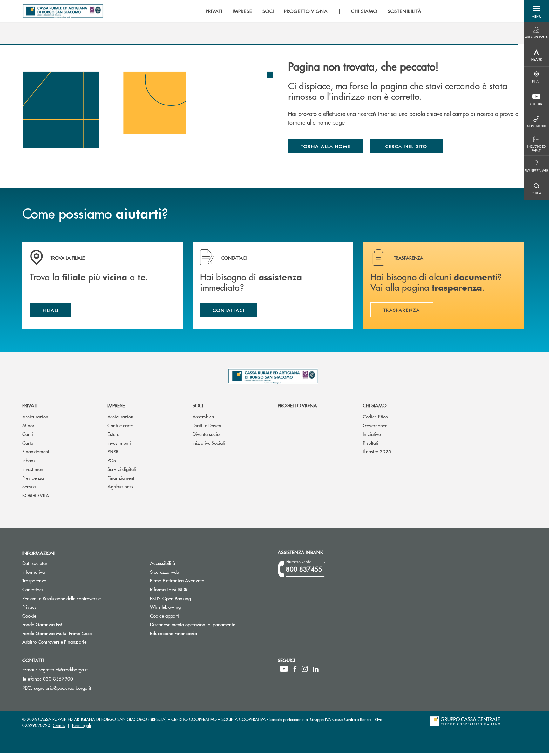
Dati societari (35, 563)
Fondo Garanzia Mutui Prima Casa (81, 633)
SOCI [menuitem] (268, 11)
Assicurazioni (36, 416)
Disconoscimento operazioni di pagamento (192, 624)
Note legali (81, 725)
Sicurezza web (164, 571)
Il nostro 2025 (377, 451)
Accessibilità (162, 563)
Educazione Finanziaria (173, 633)
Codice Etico (375, 416)
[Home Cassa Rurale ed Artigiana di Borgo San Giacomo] (63, 11)
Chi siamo (374, 405)
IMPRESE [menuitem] (242, 11)
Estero (113, 434)
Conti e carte (120, 425)
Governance (375, 425)
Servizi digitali (121, 468)
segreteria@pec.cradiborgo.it (62, 687)
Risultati (370, 442)
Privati (29, 405)
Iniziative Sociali (209, 442)
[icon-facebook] (295, 669)
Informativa (33, 571)
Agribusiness (120, 486)
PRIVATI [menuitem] (214, 11)
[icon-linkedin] (316, 669)
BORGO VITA (35, 495)
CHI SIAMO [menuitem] (364, 11)
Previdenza (33, 477)
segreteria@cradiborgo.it (63, 669)
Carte (27, 442)
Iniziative (372, 434)
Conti (27, 434)
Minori (29, 425)
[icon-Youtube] (283, 669)
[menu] (313, 11)
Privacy (29, 606)
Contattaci (32, 589)
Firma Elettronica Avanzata (177, 580)
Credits (59, 725)
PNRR (113, 451)
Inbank (29, 460)
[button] (536, 11)
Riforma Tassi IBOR (192, 589)
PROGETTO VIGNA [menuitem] (306, 11)
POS (111, 460)
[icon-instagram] (305, 669)
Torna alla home (325, 146)
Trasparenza (34, 580)
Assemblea (203, 416)
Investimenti (34, 468)
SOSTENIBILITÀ (405, 11)
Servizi (29, 486)
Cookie (29, 615)
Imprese (116, 405)
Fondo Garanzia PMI (66, 624)
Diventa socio (206, 434)
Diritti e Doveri (207, 425)
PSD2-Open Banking (194, 598)
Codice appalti (188, 615)
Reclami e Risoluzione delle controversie (61, 598)
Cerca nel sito (406, 146)
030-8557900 (58, 678)
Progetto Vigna (297, 405)
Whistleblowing (165, 606)
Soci (198, 405)
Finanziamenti (36, 451)
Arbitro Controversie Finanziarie (78, 641)
